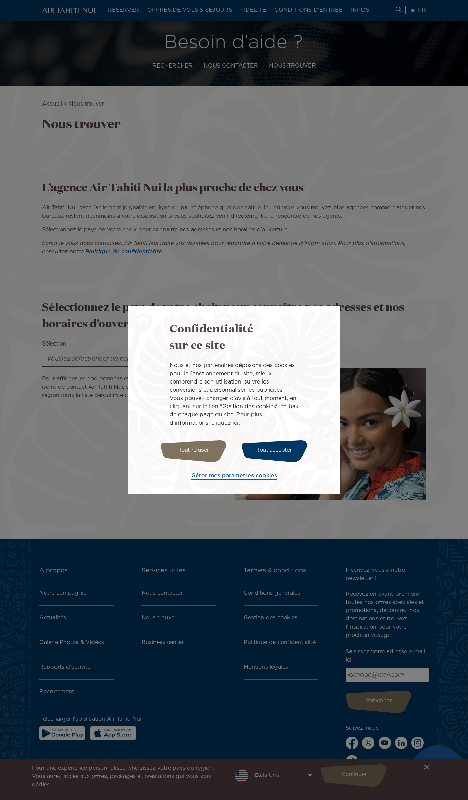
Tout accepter (274, 450)
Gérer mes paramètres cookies (234, 475)
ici (235, 423)
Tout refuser (194, 450)
